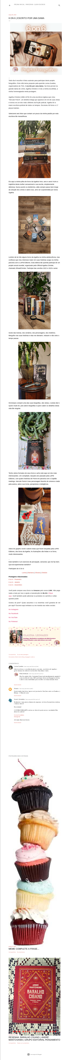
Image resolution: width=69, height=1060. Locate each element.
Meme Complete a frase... (24, 949)
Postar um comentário (23, 1043)
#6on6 (16, 657)
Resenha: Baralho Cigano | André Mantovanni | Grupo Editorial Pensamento (34, 1038)
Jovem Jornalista (19, 699)
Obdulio (44, 573)
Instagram (17, 716)
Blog (23, 657)
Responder (17, 684)
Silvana (37, 573)
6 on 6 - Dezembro (15, 585)
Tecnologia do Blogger (36, 1054)
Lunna (24, 573)
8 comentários (21, 952)
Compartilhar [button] (12, 654)
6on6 (20, 657)
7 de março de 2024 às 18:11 (26, 688)
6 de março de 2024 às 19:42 (36, 673)
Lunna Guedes (18, 666)
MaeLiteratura (23, 673)
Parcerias (29, 4)
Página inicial (19, 4)
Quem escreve (39, 4)
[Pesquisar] (59, 5)
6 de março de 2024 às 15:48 (31, 666)
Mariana (31, 573)
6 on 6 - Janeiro (14, 582)
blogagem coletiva (30, 657)
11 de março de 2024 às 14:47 (32, 699)
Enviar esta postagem (22, 654)
